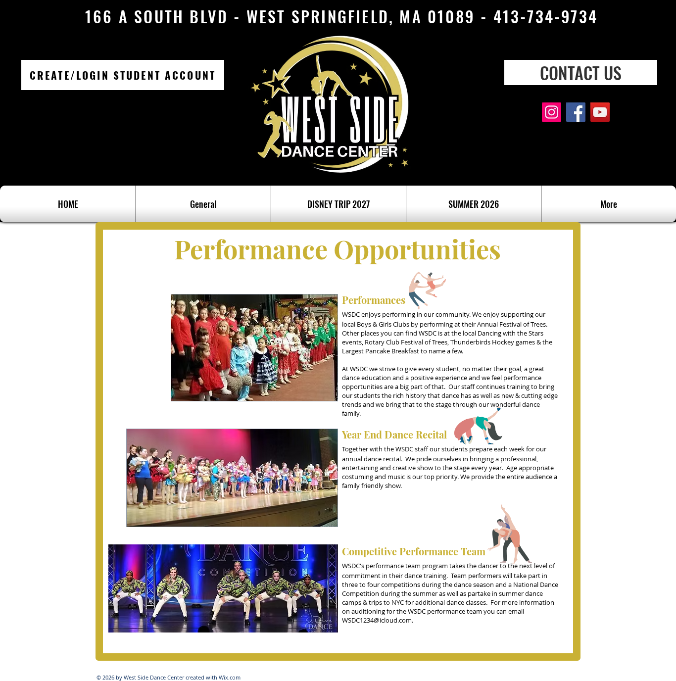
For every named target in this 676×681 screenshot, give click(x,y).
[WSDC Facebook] (575, 112)
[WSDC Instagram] (551, 112)
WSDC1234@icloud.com (377, 620)
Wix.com (230, 677)
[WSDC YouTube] (600, 112)
